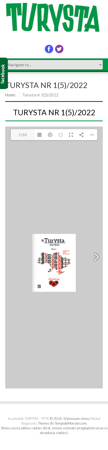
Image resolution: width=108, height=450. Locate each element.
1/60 (22, 134)
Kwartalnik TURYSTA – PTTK (28, 418)
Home (10, 94)
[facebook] (49, 49)
